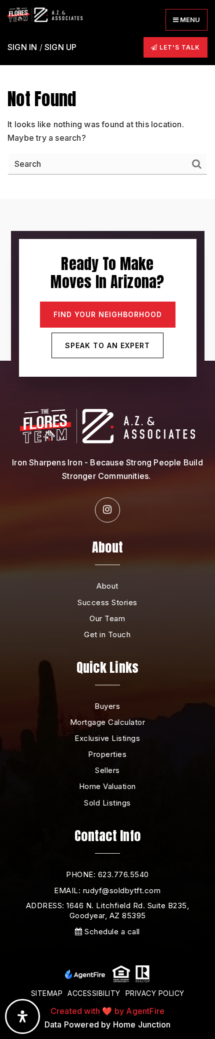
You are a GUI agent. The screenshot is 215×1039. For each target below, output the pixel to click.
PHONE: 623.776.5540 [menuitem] (107, 874)
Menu (189, 20)
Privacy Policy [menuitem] (155, 993)
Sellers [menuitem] (107, 770)
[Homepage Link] (45, 14)
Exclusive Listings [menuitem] (107, 738)
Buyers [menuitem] (107, 706)
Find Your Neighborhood (108, 314)
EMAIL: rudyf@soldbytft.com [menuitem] (107, 890)
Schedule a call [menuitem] (111, 931)
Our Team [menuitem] (107, 618)
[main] (107, 99)
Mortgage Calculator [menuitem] (108, 722)
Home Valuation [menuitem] (107, 786)
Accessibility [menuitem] (94, 993)
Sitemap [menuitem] (47, 993)
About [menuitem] (107, 586)
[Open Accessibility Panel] (22, 1016)
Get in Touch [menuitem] (107, 634)
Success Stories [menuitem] (108, 602)
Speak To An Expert (107, 345)
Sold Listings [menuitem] (107, 803)
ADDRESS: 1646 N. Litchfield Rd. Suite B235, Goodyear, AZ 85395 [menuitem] (108, 910)
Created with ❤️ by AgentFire (107, 1011)
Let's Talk (179, 47)
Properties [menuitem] (107, 754)
